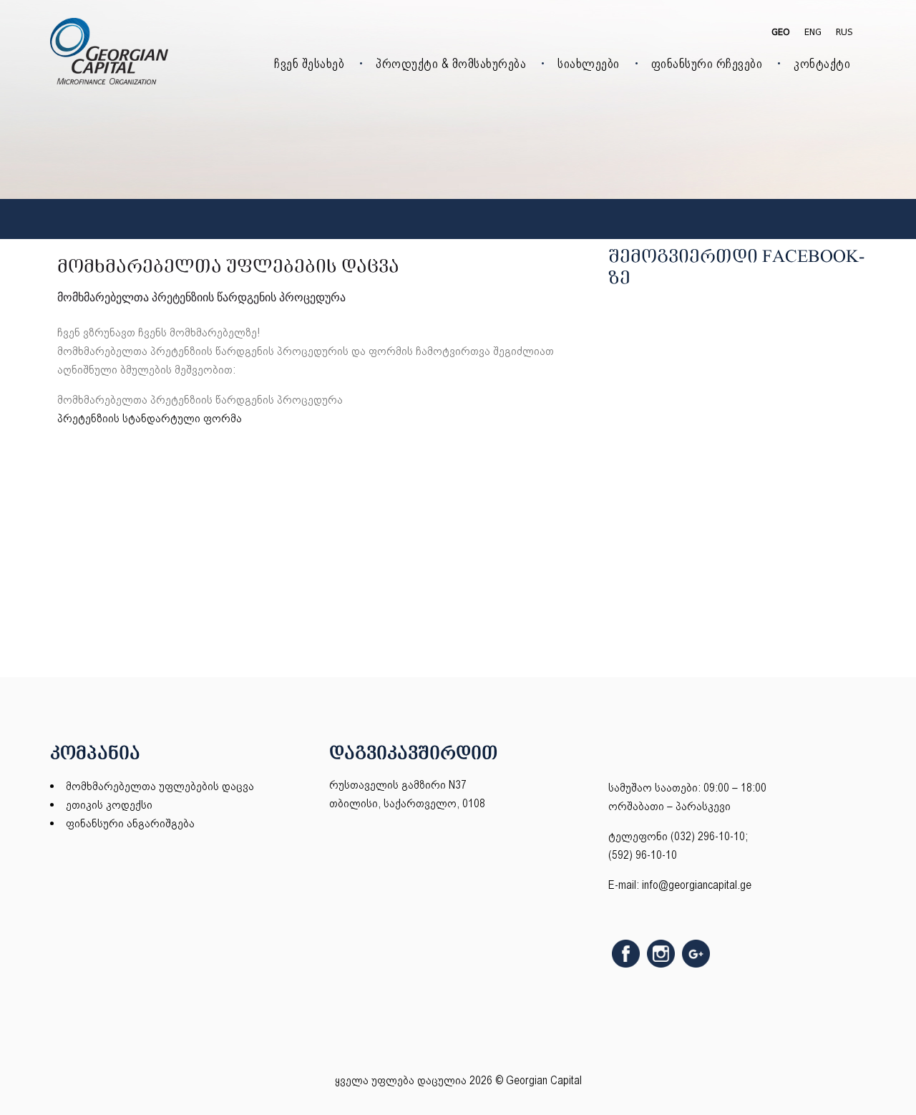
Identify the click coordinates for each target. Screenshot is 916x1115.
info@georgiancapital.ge (696, 885)
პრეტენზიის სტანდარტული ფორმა (149, 418)
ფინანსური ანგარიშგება (130, 823)
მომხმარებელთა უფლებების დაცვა (160, 786)
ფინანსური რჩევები (707, 63)
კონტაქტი (822, 63)
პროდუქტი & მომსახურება (451, 63)
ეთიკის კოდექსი (109, 805)
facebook (625, 953)
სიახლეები (588, 63)
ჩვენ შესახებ (309, 63)
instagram (660, 953)
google (695, 953)
